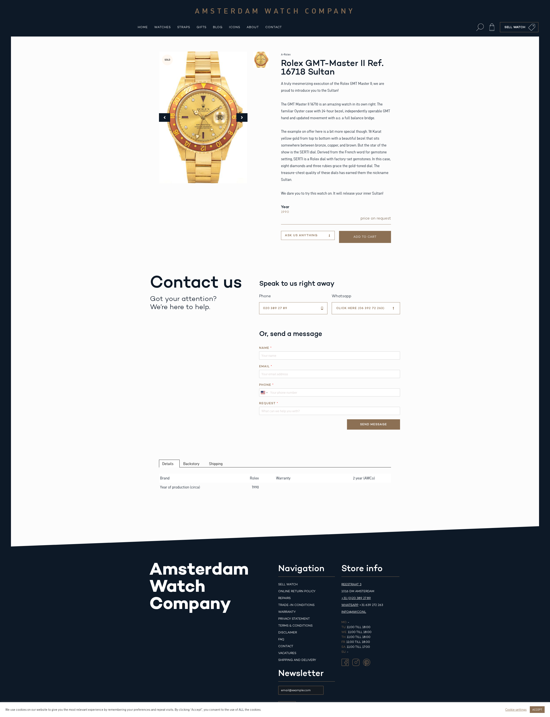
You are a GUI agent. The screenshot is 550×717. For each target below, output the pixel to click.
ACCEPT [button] (537, 709)
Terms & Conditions (295, 625)
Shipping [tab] (216, 464)
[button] (480, 27)
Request (268, 403)
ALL (241, 709)
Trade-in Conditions (296, 605)
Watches (162, 27)
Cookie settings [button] (516, 709)
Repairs (284, 598)
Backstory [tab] (191, 464)
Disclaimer (287, 632)
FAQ (281, 639)
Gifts (201, 27)
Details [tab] (167, 464)
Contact (273, 27)
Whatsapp (349, 605)
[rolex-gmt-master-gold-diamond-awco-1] (203, 117)
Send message (373, 424)
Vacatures (287, 653)
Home (143, 27)
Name (265, 348)
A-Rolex (285, 54)
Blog (218, 27)
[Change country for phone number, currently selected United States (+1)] (264, 392)
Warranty (287, 612)
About (253, 27)
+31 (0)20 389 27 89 (356, 598)
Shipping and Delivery (297, 660)
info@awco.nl (353, 612)
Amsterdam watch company (275, 10)
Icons (234, 27)
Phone (266, 385)
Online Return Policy (296, 591)
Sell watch (288, 584)
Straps (183, 27)
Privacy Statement (294, 619)
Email (265, 366)
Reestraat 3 (351, 584)
